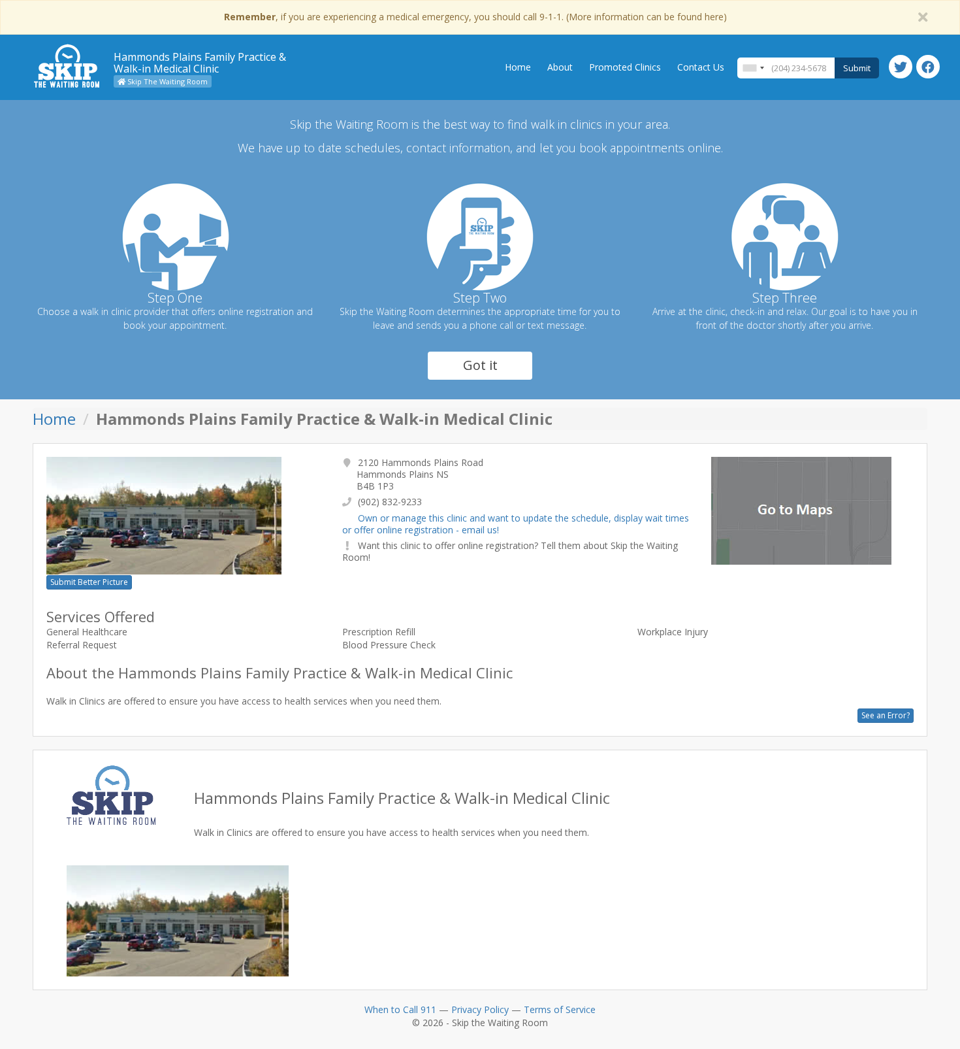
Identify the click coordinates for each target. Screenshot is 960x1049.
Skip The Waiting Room (166, 81)
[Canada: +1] (753, 68)
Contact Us (700, 67)
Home (518, 67)
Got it (480, 365)
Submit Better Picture (89, 582)
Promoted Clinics (625, 67)
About (560, 67)
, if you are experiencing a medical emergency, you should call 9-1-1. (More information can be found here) (475, 16)
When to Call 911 (400, 1009)
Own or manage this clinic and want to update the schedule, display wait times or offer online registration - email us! (515, 524)
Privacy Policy (480, 1009)
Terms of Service (560, 1009)
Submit (857, 68)
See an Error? (885, 715)
